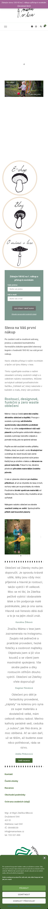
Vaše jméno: (13, 285)
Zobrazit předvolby (24, 901)
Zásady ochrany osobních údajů (30, 906)
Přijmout (24, 888)
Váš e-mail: (12, 294)
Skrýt (28, 6)
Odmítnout (24, 894)
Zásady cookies (13, 906)
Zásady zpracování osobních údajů (24, 314)
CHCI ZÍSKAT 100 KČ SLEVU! (24, 308)
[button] (44, 858)
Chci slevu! (21, 6)
